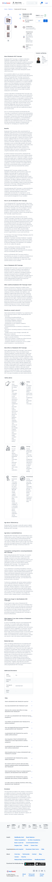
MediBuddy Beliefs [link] (40, 859)
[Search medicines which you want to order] (36, 3)
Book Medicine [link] (30, 837)
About (8, 854)
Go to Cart (45, 20)
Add (39, 20)
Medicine (10, 9)
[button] (41, 3)
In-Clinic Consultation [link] (34, 840)
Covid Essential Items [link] (32, 842)
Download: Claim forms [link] (32, 849)
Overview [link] (17, 854)
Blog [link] (40, 854)
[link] (6, 3)
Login (46, 3)
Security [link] (23, 857)
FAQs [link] (42, 849)
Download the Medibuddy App (14, 863)
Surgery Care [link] (18, 845)
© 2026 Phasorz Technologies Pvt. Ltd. (12, 875)
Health (8, 837)
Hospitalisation (9, 849)
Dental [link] (26, 845)
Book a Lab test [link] (18, 842)
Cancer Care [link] (34, 845)
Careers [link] (16, 857)
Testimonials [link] (25, 854)
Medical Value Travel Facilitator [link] (23, 859)
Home (5, 9)
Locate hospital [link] (18, 849)
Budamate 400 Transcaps (20, 9)
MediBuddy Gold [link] (19, 837)
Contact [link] (34, 854)
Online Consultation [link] (19, 840)
